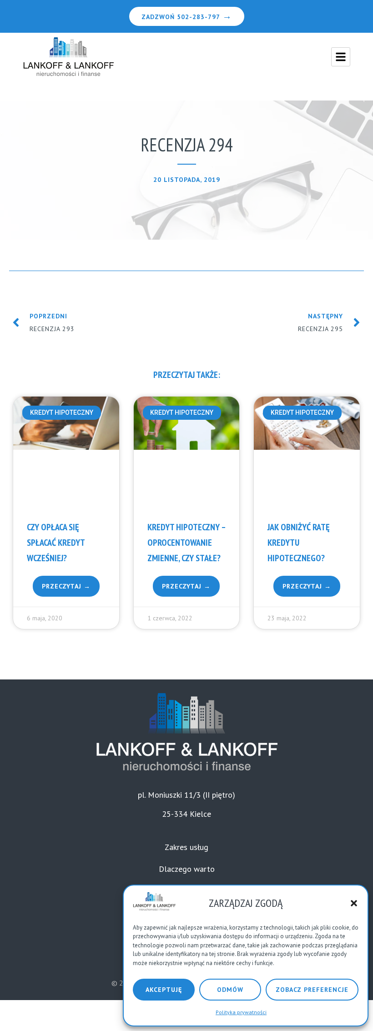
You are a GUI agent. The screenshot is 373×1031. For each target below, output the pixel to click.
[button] (353, 903)
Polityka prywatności (241, 1012)
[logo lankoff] (68, 56)
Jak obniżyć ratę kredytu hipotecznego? (298, 542)
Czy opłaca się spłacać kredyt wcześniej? (56, 542)
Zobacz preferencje (312, 990)
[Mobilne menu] (340, 56)
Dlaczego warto (187, 869)
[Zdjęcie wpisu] (66, 452)
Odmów (230, 990)
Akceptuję (164, 990)
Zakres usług (186, 847)
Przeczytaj (63, 586)
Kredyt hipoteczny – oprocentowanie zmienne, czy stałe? (186, 542)
